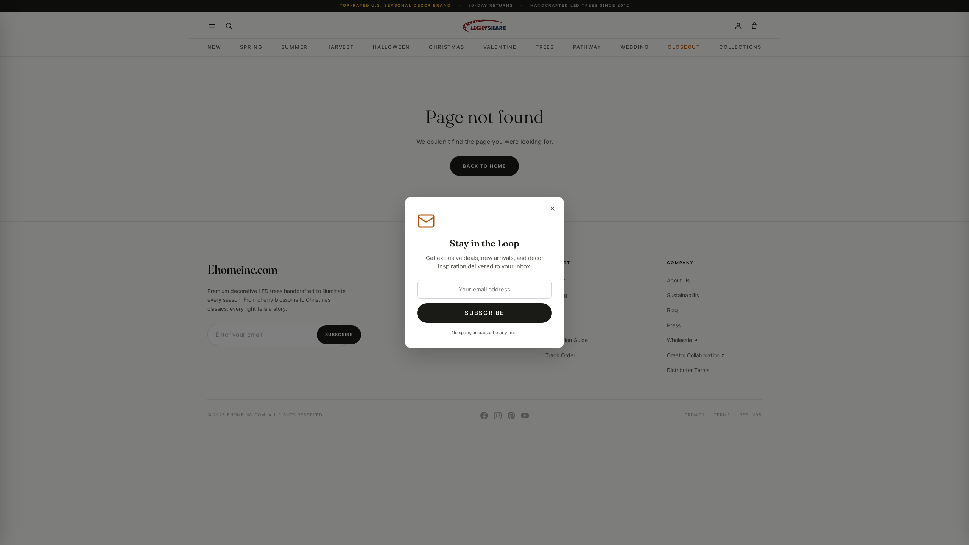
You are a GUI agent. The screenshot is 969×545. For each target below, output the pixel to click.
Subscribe (484, 312)
